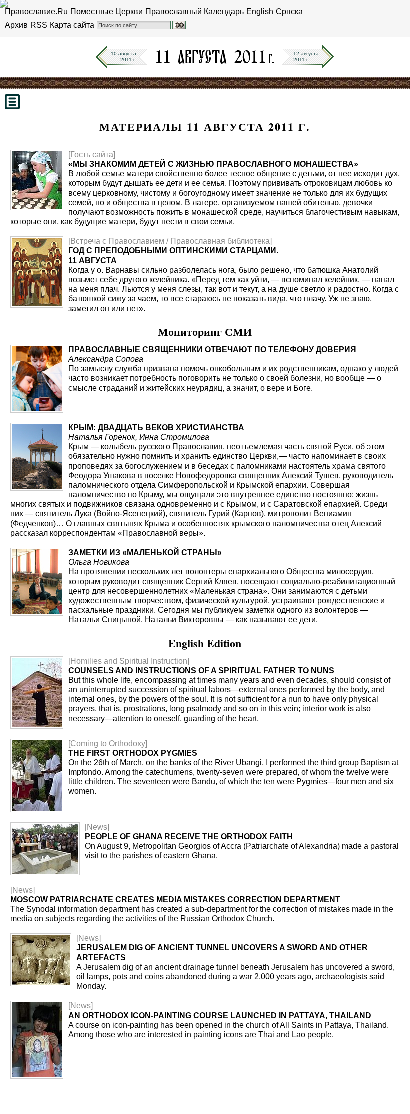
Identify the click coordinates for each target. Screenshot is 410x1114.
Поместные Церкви (106, 12)
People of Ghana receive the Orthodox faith (189, 836)
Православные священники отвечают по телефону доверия (212, 350)
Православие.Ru (36, 12)
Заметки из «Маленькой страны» (145, 552)
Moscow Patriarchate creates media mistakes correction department (175, 900)
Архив (16, 25)
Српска (289, 12)
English (260, 12)
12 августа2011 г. (306, 56)
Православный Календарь (195, 12)
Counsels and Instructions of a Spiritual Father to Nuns (201, 670)
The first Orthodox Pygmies (133, 753)
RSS (39, 25)
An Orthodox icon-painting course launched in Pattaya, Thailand (220, 1016)
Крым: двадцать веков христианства (156, 428)
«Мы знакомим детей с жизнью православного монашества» (213, 164)
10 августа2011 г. (123, 56)
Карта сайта (72, 25)
